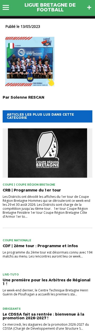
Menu (8, 7)
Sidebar (89, 7)
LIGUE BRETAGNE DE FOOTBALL (50, 7)
